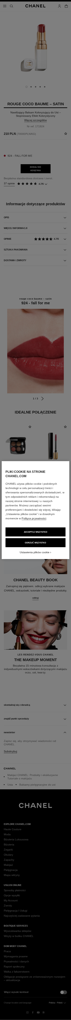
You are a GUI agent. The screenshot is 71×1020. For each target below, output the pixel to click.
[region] (35, 510)
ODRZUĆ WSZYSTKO (35, 543)
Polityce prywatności (34, 518)
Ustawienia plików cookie (34, 552)
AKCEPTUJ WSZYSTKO (35, 532)
